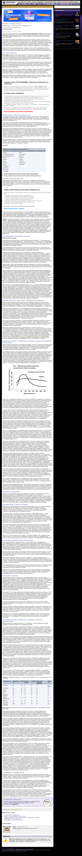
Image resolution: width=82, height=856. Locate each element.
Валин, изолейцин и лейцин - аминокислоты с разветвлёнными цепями (22, 817)
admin (9, 25)
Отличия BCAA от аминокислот (12, 815)
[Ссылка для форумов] (7, 29)
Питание (15, 6)
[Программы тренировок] (40, 2)
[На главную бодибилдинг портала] (9, 3)
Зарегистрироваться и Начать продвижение (18, 111)
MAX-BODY (5, 6)
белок (11, 27)
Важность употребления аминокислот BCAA (15, 816)
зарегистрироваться (20, 841)
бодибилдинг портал (19, 849)
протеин (8, 27)
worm (14, 826)
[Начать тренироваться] (22, 2)
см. (25, 851)
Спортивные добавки (23, 6)
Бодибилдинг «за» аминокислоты (13, 818)
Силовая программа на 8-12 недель (64, 12)
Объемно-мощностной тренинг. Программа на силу (63, 19)
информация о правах (28, 849)
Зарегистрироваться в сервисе (14, 208)
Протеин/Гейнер (33, 6)
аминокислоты (16, 27)
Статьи (10, 6)
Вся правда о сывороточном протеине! (14, 819)
